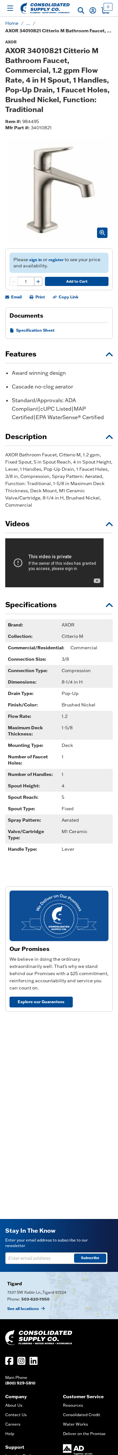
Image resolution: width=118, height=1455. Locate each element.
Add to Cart (77, 281)
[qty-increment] (38, 281)
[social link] (9, 1361)
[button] (81, 10)
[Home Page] (45, 8)
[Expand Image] (102, 233)
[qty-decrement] (14, 281)
